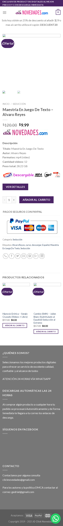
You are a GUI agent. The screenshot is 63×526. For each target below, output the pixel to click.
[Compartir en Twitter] (17, 256)
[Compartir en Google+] (36, 256)
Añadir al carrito (36, 199)
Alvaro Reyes (18, 245)
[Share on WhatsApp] (5, 256)
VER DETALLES (15, 186)
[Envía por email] (24, 256)
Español (46, 245)
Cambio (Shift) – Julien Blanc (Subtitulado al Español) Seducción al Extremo (45, 318)
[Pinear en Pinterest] (30, 256)
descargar (36, 245)
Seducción (19, 104)
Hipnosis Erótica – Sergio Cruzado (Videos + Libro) (15, 315)
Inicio (6, 104)
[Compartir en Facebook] (11, 256)
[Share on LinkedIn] (42, 256)
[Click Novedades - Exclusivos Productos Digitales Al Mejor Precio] (31, 12)
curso (28, 245)
